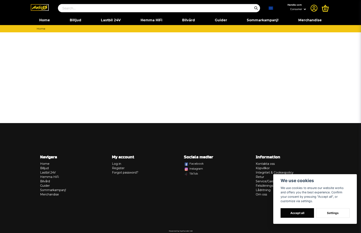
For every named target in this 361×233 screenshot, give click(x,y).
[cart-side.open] (325, 8)
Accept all (297, 213)
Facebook (196, 163)
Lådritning (263, 190)
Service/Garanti (267, 181)
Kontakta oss (265, 164)
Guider (221, 20)
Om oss (261, 194)
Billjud (75, 20)
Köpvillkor (263, 168)
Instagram (196, 168)
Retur (260, 177)
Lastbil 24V (111, 20)
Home (44, 20)
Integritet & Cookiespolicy (275, 172)
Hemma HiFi (151, 20)
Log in (116, 164)
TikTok (193, 173)
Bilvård (188, 20)
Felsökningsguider (269, 186)
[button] (270, 8)
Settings (333, 213)
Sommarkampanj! (262, 20)
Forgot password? (125, 172)
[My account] (314, 8)
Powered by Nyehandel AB (180, 231)
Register (118, 168)
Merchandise (310, 20)
